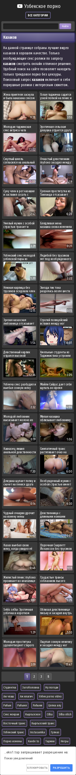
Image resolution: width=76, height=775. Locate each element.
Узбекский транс (13, 732)
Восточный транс (14, 723)
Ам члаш (8, 696)
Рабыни (37, 705)
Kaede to (33, 741)
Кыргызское (33, 714)
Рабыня (22, 705)
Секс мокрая (11, 714)
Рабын (7, 705)
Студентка (9, 687)
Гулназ (55, 732)
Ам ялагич (26, 696)
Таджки (50, 741)
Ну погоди (51, 687)
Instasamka (37, 732)
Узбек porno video (50, 696)
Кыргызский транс (43, 723)
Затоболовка (30, 687)
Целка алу (54, 705)
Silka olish (65, 714)
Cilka (50, 714)
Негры (65, 741)
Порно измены (12, 741)
